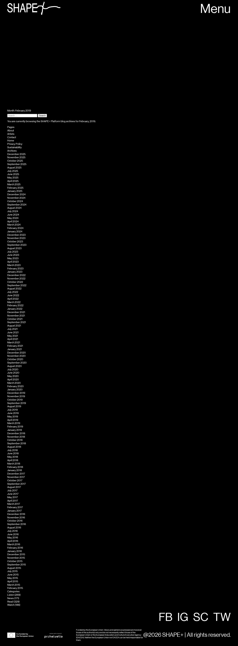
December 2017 (16, 473)
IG (182, 617)
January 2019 (14, 430)
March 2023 (14, 265)
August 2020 (14, 366)
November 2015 (16, 558)
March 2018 (13, 463)
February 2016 (15, 548)
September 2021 (16, 322)
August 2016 (14, 527)
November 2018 (16, 437)
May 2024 (12, 218)
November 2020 (16, 356)
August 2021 (14, 325)
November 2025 (16, 157)
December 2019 (16, 393)
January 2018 (14, 470)
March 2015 (13, 585)
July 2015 (12, 571)
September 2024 (16, 204)
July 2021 (12, 329)
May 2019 (12, 416)
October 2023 (15, 241)
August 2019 (14, 406)
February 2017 (15, 507)
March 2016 (13, 544)
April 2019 (12, 420)
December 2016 (16, 514)
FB (165, 617)
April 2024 (13, 221)
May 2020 (13, 376)
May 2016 (12, 537)
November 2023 (16, 238)
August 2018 (14, 447)
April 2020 (13, 379)
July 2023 (12, 251)
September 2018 (16, 443)
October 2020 (15, 359)
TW (222, 617)
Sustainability (14, 147)
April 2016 (12, 541)
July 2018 (12, 450)
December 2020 (16, 352)
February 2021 (15, 346)
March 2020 (14, 383)
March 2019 (13, 423)
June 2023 (13, 255)
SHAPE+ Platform (50, 121)
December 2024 (16, 194)
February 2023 (15, 268)
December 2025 (16, 154)
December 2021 (16, 312)
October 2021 (15, 319)
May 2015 (12, 578)
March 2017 (13, 504)
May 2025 (12, 177)
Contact (11, 137)
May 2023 (12, 258)
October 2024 (15, 201)
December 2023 (16, 235)
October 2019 (15, 399)
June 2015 (13, 574)
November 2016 (16, 517)
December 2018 (16, 433)
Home (10, 140)
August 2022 (14, 288)
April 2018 (12, 460)
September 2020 (17, 362)
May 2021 (12, 336)
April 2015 (12, 581)
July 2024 (12, 211)
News (10, 598)
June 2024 (13, 214)
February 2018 (15, 467)
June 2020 (13, 372)
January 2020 (15, 389)
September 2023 (16, 245)
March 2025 (14, 184)
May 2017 (12, 497)
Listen (10, 595)
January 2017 (14, 510)
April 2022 (13, 299)
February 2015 (15, 588)
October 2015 (15, 561)
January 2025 (14, 191)
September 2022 (16, 285)
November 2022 (16, 278)
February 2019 (15, 426)
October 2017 (14, 480)
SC (200, 617)
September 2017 (16, 484)
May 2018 (12, 457)
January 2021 (14, 349)
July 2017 (12, 490)
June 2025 (13, 174)
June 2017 (12, 494)
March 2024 (14, 224)
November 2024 (16, 198)
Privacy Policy (14, 144)
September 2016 (16, 524)
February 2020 (15, 386)
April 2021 (12, 339)
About (10, 130)
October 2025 (15, 161)
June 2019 (13, 413)
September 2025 (16, 164)
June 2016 (13, 534)
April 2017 (12, 500)
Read (10, 601)
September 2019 (16, 403)
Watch (10, 605)
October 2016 (15, 520)
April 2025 (13, 181)
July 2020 (12, 369)
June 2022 (13, 295)
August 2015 (14, 568)
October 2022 (15, 282)
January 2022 (14, 309)
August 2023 (14, 248)
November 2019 (16, 396)
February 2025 (15, 188)
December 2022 (16, 275)
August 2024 (14, 208)
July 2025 (12, 171)
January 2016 (14, 551)
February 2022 (15, 305)
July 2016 (12, 531)
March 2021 (13, 342)
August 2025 (14, 167)
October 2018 (15, 440)
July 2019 (12, 410)
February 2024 (15, 228)
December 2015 (16, 554)
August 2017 (14, 487)
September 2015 (16, 564)
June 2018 (13, 453)
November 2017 (16, 477)
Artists (10, 134)
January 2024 (14, 231)
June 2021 (13, 332)
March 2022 (14, 302)
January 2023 (14, 272)
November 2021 (16, 315)
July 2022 (12, 292)
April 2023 (13, 261)
